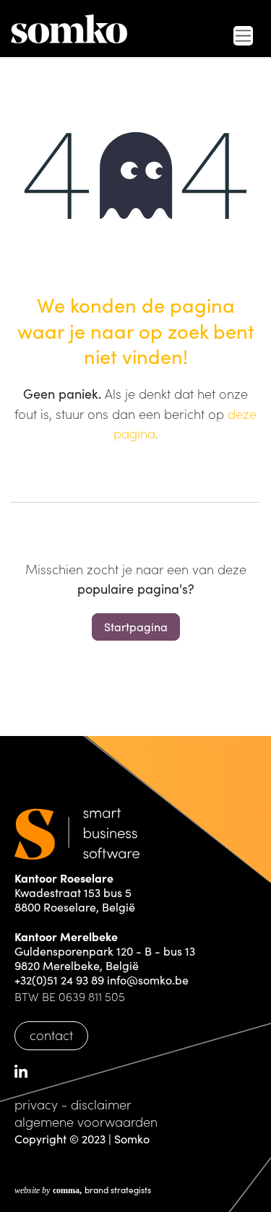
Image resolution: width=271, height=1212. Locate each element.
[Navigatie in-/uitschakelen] (243, 35)
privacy (36, 1104)
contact (51, 1035)
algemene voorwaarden (86, 1121)
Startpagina (136, 626)
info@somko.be (148, 979)
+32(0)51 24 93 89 (59, 979)
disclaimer (101, 1104)
